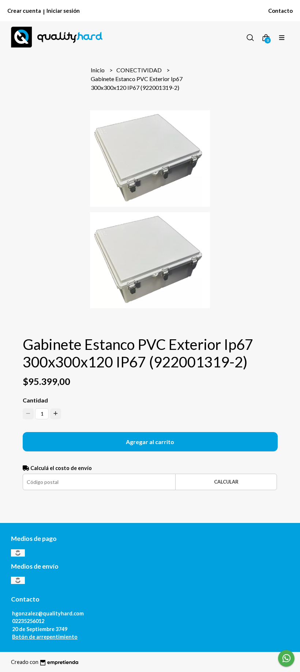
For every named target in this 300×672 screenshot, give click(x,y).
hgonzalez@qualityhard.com (48, 613)
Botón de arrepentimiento (45, 637)
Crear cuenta (24, 10)
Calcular (226, 482)
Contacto (280, 10)
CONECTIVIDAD (139, 69)
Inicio (98, 69)
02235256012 (28, 621)
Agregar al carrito (150, 441)
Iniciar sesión (63, 10)
